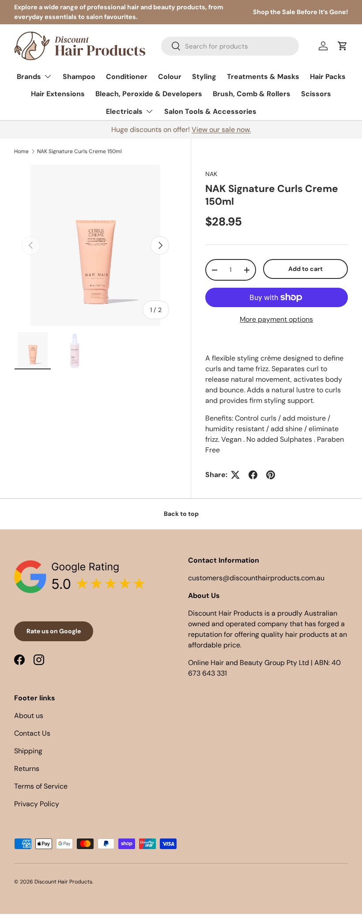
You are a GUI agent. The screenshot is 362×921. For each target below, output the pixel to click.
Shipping (28, 751)
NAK (211, 174)
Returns (26, 768)
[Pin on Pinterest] (270, 475)
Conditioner (126, 76)
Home (21, 151)
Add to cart (305, 269)
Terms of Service (41, 786)
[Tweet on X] (235, 475)
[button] (342, 46)
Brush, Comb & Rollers (251, 93)
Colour (169, 76)
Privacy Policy (36, 803)
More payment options (276, 319)
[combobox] (230, 46)
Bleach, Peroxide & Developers (148, 93)
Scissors (316, 93)
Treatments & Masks (263, 76)
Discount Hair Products (63, 881)
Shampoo (79, 76)
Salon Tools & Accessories (210, 111)
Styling (204, 76)
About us (28, 715)
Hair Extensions (58, 93)
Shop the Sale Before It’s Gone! (300, 12)
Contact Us (32, 733)
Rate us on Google (53, 631)
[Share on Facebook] (253, 475)
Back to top (181, 514)
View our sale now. (221, 129)
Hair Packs (328, 76)
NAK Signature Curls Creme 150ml (79, 151)
